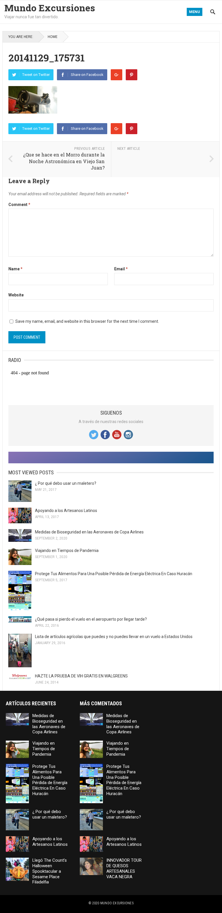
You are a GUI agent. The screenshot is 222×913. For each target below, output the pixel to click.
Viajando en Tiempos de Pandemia (67, 550)
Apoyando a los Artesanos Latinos (66, 510)
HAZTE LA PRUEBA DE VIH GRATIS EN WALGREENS (81, 676)
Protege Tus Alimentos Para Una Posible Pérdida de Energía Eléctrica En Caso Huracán (113, 573)
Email (121, 269)
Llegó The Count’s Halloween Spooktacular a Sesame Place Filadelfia (49, 871)
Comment (19, 204)
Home (53, 37)
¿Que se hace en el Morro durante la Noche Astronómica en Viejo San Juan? (64, 161)
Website (16, 295)
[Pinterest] (131, 74)
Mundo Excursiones (49, 7)
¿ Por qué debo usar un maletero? (65, 483)
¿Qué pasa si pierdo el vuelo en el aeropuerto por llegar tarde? (91, 619)
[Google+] (116, 74)
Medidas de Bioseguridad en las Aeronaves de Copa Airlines (89, 532)
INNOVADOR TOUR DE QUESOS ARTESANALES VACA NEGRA (124, 868)
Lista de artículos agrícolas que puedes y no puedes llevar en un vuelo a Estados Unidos (114, 636)
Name (15, 269)
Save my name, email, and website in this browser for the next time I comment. (87, 321)
